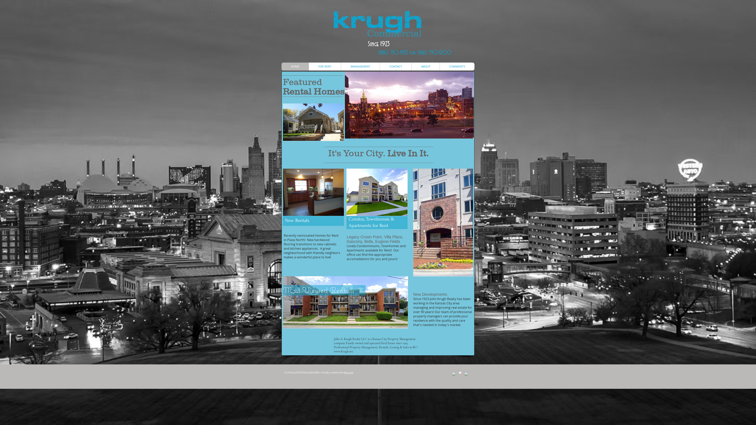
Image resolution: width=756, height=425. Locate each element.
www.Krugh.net (343, 351)
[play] (338, 135)
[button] (313, 122)
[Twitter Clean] (460, 372)
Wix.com (348, 372)
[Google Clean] (466, 374)
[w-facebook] (454, 374)
